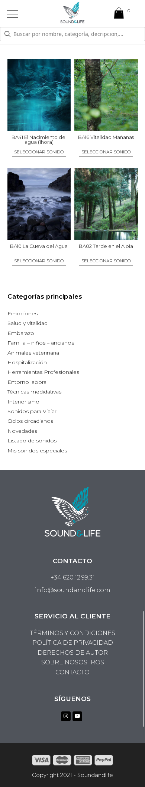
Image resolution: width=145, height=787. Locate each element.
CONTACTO (72, 672)
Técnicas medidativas (34, 391)
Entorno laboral (27, 382)
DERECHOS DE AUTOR (73, 652)
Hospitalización (27, 362)
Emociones (22, 313)
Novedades (22, 431)
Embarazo (20, 333)
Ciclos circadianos (30, 421)
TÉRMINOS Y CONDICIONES (72, 633)
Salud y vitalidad (27, 323)
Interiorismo (23, 401)
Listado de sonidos (32, 440)
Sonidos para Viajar (32, 411)
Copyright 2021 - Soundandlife (72, 775)
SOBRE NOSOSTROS (72, 662)
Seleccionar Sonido (39, 152)
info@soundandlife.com (72, 590)
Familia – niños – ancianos (40, 342)
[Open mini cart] (119, 15)
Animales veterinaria (33, 352)
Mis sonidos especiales (37, 450)
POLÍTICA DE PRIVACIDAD (72, 642)
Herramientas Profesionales (43, 372)
